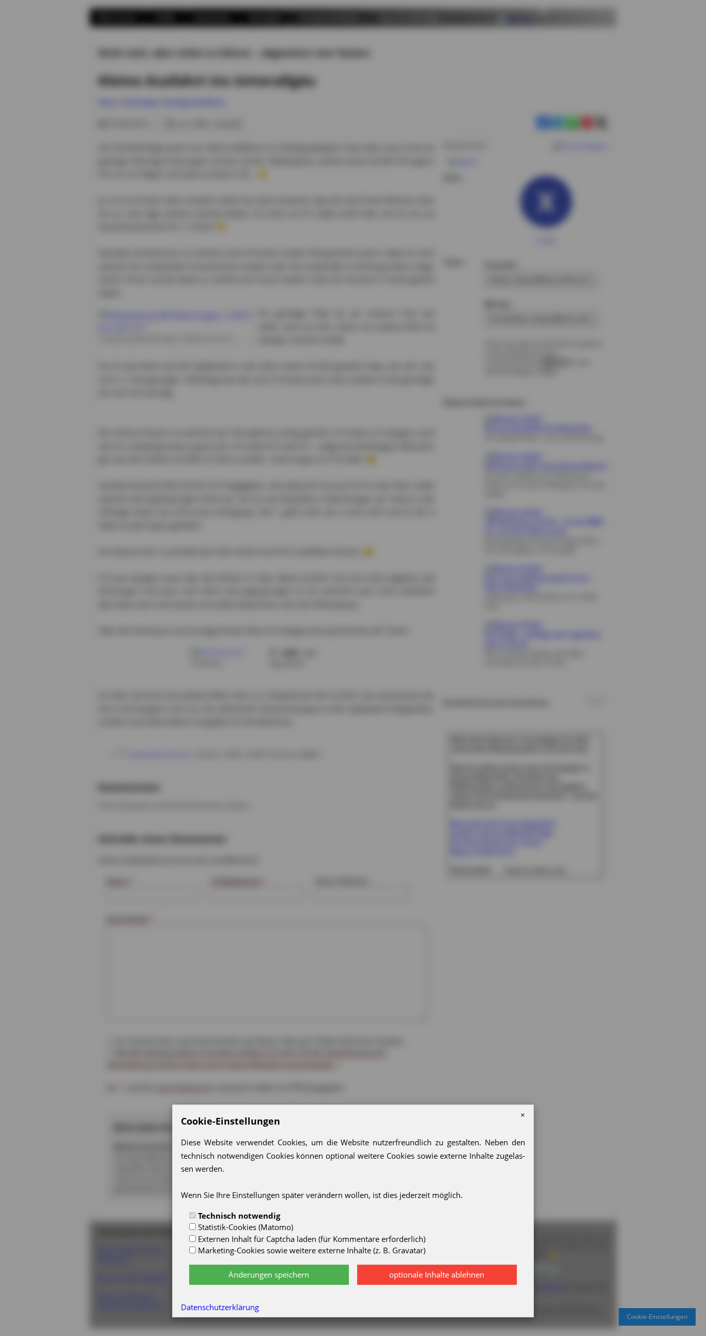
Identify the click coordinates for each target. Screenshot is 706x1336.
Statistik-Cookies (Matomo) (244, 1227)
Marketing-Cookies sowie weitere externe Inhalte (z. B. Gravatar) (310, 1250)
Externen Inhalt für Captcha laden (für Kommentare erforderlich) (310, 1239)
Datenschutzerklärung (220, 1307)
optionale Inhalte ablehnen (436, 1274)
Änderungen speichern (268, 1274)
